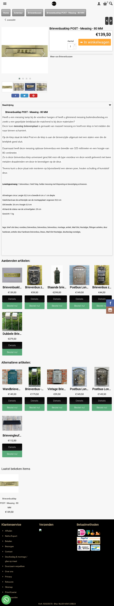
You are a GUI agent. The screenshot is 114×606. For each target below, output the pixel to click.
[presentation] (6, 54)
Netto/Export (11, 536)
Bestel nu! (12, 305)
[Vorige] (107, 21)
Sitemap (9, 587)
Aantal (71, 41)
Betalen (8, 541)
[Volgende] (111, 21)
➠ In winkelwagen (94, 42)
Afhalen (8, 531)
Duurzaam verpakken (15, 566)
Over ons (9, 571)
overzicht (11, 20)
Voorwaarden (11, 597)
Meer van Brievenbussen (61, 56)
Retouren (9, 582)
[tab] (57, 105)
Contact (8, 551)
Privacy (8, 576)
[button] (19, 78)
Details (12, 298)
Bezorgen (9, 546)
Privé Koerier (11, 592)
